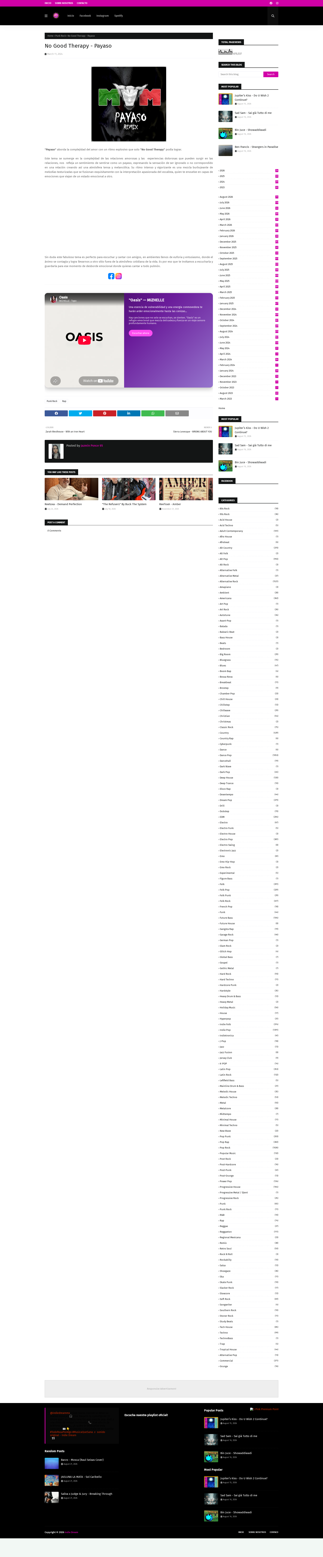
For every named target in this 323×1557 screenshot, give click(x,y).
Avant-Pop (249, 620)
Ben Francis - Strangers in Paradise (256, 147)
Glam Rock (249, 945)
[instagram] (276, 3)
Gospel (249, 962)
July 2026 (249, 202)
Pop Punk (249, 1136)
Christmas (249, 721)
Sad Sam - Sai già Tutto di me (253, 113)
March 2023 (248, 398)
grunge (249, 1366)
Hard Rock (249, 973)
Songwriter (249, 1304)
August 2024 (249, 331)
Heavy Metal (249, 1002)
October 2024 (249, 320)
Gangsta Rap (249, 929)
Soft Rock (249, 1299)
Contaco (274, 1532)
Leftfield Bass (249, 1080)
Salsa (249, 1265)
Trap (249, 1343)
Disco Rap (249, 788)
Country (249, 732)
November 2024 (249, 314)
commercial (249, 1360)
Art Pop (249, 603)
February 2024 (248, 365)
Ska (249, 1276)
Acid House (249, 519)
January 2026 (249, 236)
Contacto (82, 3)
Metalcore (249, 1108)
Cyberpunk (249, 744)
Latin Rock (249, 1074)
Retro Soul (249, 1248)
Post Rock (249, 1158)
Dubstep (249, 811)
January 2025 (249, 303)
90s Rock (249, 514)
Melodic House (249, 1091)
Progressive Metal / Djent (249, 1192)
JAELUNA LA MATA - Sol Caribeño (81, 1477)
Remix (249, 1243)
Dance (249, 749)
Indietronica (249, 1035)
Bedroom (249, 648)
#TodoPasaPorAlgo (61, 1432)
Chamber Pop (249, 693)
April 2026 (249, 219)
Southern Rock (249, 1310)
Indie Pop (249, 1030)
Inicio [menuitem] (70, 15)
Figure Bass (249, 878)
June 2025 (249, 275)
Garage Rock (249, 934)
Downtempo (249, 794)
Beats (249, 643)
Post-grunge (249, 1175)
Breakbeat (249, 682)
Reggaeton (249, 1231)
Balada (249, 626)
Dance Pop (249, 755)
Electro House (249, 833)
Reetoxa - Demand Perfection (63, 504)
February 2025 (249, 297)
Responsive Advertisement (161, 1388)
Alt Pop (249, 559)
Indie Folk (249, 1024)
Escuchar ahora (140, 333)
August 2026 (249, 196)
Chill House (249, 699)
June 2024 (249, 342)
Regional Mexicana (249, 1237)
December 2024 (249, 309)
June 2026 (249, 208)
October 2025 (249, 253)
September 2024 (249, 325)
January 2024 (249, 370)
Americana (249, 598)
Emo (249, 856)
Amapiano (249, 587)
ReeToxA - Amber (170, 504)
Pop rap (249, 1142)
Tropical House (249, 1349)
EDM (249, 817)
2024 (249, 181)
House (249, 1013)
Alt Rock (249, 564)
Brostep (249, 688)
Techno (249, 1332)
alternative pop (249, 1355)
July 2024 (249, 337)
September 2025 (249, 258)
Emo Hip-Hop (249, 861)
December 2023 (249, 376)
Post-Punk (249, 1170)
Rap (64, 401)
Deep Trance (249, 783)
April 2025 (249, 286)
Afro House (249, 536)
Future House (249, 923)
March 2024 (249, 359)
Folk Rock (249, 901)
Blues (249, 665)
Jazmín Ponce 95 (91, 445)
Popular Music (249, 1153)
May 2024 (249, 348)
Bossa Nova (249, 676)
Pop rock (249, 1147)
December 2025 (249, 241)
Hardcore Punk (249, 985)
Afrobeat (249, 542)
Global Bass (249, 957)
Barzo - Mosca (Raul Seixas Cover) (82, 1460)
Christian (249, 716)
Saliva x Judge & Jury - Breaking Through (86, 1494)
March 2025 (249, 292)
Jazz (249, 1046)
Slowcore (249, 1293)
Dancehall (249, 760)
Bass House (249, 637)
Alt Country (249, 547)
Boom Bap (249, 671)
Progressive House (249, 1187)
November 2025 (249, 247)
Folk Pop (249, 889)
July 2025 (249, 269)
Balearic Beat (249, 631)
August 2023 (249, 393)
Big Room (249, 654)
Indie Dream (71, 1532)
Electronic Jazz (249, 850)
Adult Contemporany (249, 531)
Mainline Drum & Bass (249, 1086)
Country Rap (249, 738)
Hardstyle (249, 990)
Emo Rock (249, 867)
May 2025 (249, 281)
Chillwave (249, 710)
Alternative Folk (249, 570)
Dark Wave (249, 766)
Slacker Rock (249, 1287)
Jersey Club (249, 1058)
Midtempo (249, 1114)
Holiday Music (249, 1007)
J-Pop (249, 1041)
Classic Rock (249, 727)
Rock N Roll (249, 1254)
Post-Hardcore (249, 1164)
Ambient (249, 592)
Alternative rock (249, 581)
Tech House (249, 1327)
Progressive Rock (249, 1198)
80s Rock (249, 508)
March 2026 (249, 224)
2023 (249, 187)
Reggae (249, 1226)
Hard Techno (249, 979)
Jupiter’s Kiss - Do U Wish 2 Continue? (252, 97)
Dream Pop (249, 800)
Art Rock (249, 609)
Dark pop (249, 772)
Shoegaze (249, 1271)
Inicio (48, 3)
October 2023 (248, 387)
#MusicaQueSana (82, 1432)
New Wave (249, 1130)
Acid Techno (249, 525)
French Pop (249, 906)
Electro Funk (249, 828)
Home (50, 36)
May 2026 (249, 213)
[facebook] (271, 3)
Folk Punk (249, 895)
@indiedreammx (60, 1413)
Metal (249, 1102)
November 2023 (248, 381)
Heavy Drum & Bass (249, 996)
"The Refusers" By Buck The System (124, 504)
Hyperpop (249, 1018)
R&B (249, 1215)
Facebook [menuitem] (85, 15)
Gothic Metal (249, 968)
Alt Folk (249, 553)
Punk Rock (60, 36)
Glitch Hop (249, 951)
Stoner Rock (249, 1315)
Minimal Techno (249, 1125)
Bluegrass (249, 660)
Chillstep (249, 704)
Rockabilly (249, 1259)
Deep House (249, 777)
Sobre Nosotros (64, 3)
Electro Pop (249, 839)
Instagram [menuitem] (102, 15)
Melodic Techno (249, 1097)
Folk (249, 884)
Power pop (249, 1181)
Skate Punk (249, 1282)
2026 (249, 170)
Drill (249, 805)
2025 (249, 176)
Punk (249, 1203)
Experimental (249, 873)
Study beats (249, 1321)
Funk (249, 912)
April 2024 (248, 353)
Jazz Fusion (249, 1052)
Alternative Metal (249, 575)
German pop (249, 940)
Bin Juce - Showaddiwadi (250, 130)
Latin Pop (249, 1069)
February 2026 (249, 230)
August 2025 (249, 264)
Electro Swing (249, 845)
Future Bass (249, 917)
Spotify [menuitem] (118, 15)
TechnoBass (249, 1338)
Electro (249, 822)
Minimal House (249, 1119)
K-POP (249, 1063)
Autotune (249, 615)
